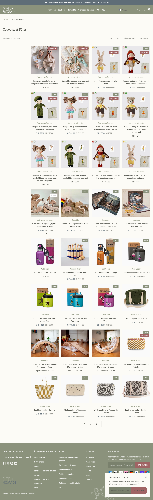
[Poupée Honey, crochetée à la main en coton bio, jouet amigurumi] (136, 106)
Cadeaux (88, 475)
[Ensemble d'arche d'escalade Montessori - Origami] (106, 343)
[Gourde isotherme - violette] (45, 252)
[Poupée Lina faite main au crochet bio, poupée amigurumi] (106, 154)
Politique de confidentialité (69, 483)
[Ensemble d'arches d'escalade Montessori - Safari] (45, 343)
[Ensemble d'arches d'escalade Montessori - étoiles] (75, 343)
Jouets (88, 471)
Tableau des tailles (66, 474)
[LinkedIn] (15, 463)
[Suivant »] (104, 424)
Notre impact (39, 462)
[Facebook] (4, 463)
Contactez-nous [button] (13, 451)
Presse (36, 466)
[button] (62, 9)
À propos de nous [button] (45, 451)
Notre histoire (39, 457)
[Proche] (147, 476)
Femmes (88, 480)
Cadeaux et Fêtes (18, 20)
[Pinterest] (8, 463)
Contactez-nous (65, 479)
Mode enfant (90, 457)
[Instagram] (11, 463)
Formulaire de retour (67, 470)
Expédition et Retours (67, 465)
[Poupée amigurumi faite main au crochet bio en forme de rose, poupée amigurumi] (45, 154)
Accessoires (90, 466)
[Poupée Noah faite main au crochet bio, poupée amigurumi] (75, 154)
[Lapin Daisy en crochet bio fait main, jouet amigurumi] (136, 154)
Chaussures (90, 462)
